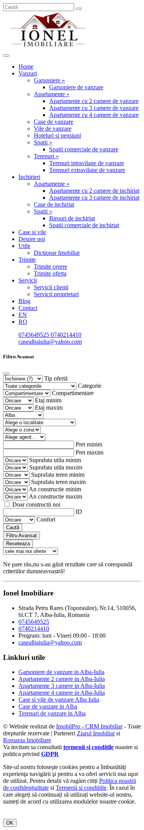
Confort (45, 519)
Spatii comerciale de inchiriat (84, 225)
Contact (27, 308)
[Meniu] (6, 55)
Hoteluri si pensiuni (57, 135)
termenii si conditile (88, 747)
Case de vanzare (53, 121)
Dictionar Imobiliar (57, 252)
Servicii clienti (51, 287)
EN (22, 315)
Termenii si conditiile (81, 787)
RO (22, 321)
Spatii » (43, 142)
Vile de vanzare (52, 128)
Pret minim (89, 444)
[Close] (6, 373)
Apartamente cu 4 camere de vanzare (94, 115)
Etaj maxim (49, 407)
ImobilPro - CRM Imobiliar (89, 726)
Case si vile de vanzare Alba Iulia (58, 699)
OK (9, 823)
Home (25, 66)
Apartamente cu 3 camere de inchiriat (94, 197)
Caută (12, 527)
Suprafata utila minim (55, 460)
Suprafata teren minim (57, 474)
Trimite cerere (50, 266)
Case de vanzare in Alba (47, 706)
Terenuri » (46, 156)
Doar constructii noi (36, 504)
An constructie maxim (55, 496)
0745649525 (34, 334)
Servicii (27, 280)
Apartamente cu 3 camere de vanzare (94, 108)
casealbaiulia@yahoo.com (50, 341)
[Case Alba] (49, 46)
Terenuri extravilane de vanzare (87, 170)
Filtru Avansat (21, 535)
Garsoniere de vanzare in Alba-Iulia (61, 672)
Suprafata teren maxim (58, 482)
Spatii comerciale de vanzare (83, 149)
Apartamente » (52, 94)
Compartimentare (73, 393)
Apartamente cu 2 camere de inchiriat (94, 190)
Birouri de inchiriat (72, 218)
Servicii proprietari (56, 294)
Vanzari (27, 73)
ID (79, 511)
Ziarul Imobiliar (96, 733)
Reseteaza (18, 543)
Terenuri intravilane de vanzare (86, 163)
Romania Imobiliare (27, 740)
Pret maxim (89, 452)
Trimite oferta (50, 273)
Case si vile (32, 232)
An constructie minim (55, 489)
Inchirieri (29, 177)
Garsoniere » (49, 80)
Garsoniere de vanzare (76, 87)
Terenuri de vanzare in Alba (52, 713)
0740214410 (66, 334)
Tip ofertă (56, 378)
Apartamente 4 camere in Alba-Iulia (61, 692)
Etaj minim (48, 400)
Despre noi (31, 239)
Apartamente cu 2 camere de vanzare (94, 101)
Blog (24, 301)
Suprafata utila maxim (55, 467)
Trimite (27, 259)
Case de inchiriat (54, 204)
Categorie (89, 385)
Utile (24, 246)
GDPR (50, 754)
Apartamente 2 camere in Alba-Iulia (61, 679)
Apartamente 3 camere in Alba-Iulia (61, 685)
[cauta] (79, 9)
